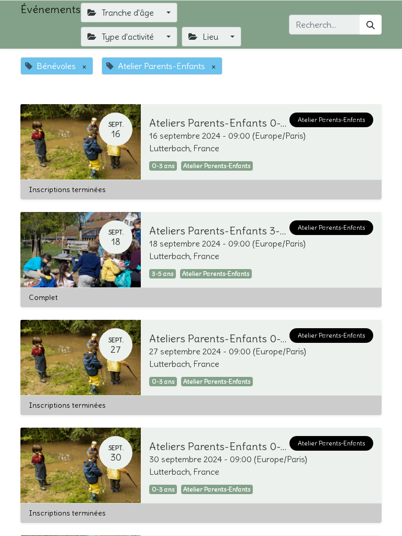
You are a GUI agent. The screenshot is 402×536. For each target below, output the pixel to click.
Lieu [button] (210, 36)
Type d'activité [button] (127, 36)
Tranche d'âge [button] (127, 12)
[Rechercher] (371, 25)
